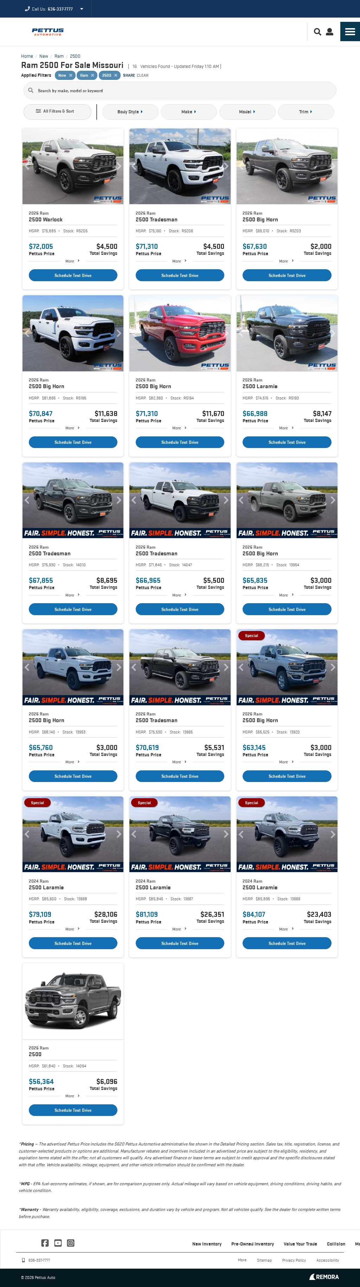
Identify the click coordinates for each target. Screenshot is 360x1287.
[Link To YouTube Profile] (58, 1242)
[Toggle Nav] (350, 31)
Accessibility (327, 1260)
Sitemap (264, 1260)
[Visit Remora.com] (324, 1278)
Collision (336, 1244)
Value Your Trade (300, 1244)
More (69, 261)
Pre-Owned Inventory (252, 1244)
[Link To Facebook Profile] (45, 1242)
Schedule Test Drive (72, 275)
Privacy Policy (294, 1260)
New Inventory (206, 1244)
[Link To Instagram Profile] (70, 1242)
